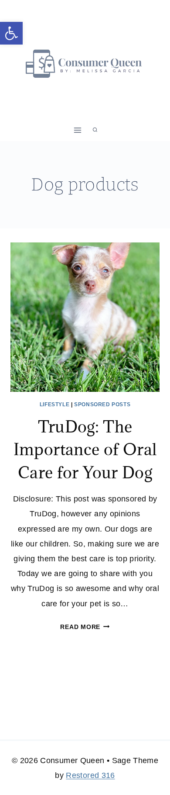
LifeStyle (54, 404)
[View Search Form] (95, 130)
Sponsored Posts (102, 404)
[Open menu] (78, 130)
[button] (11, 33)
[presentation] (85, 317)
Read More (84, 626)
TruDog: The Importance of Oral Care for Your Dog (85, 449)
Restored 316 (90, 775)
